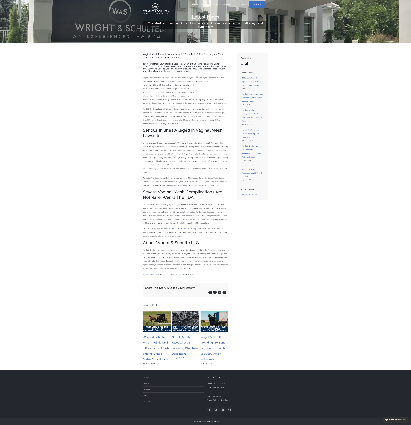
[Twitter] (246, 63)
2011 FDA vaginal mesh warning (184, 229)
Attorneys (147, 389)
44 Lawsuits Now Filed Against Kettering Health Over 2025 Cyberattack (251, 81)
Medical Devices (176, 274)
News (183, 274)
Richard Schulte (149, 274)
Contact (147, 401)
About (146, 384)
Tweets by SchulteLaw (249, 194)
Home (146, 378)
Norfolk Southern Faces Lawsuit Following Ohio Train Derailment (250, 133)
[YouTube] (223, 409)
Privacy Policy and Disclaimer (218, 400)
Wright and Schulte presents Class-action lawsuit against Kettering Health (252, 97)
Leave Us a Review (214, 396)
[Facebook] (242, 63)
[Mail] (229, 409)
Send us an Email (218, 387)
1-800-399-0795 (219, 384)
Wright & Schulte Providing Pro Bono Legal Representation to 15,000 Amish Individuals (185, 348)
